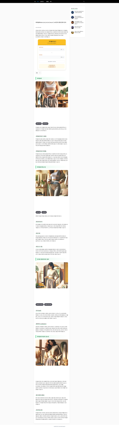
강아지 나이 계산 (40, 304)
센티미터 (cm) (41, 47)
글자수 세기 (39, 123)
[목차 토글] (39, 73)
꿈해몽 (47, 1)
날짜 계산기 (45, 123)
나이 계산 (44, 212)
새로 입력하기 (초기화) (52, 61)
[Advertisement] (52, 13)
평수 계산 (38, 212)
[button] (84, 1)
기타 (50, 1)
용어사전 (42, 1)
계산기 (38, 1)
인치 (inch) (40, 54)
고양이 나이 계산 (48, 304)
